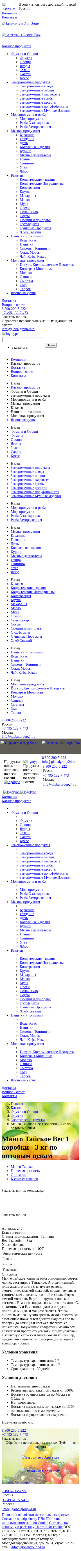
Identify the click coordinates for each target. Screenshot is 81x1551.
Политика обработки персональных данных (36, 1515)
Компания (9, 13)
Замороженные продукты (30, 82)
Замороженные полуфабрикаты (44, 106)
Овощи (25, 62)
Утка (23, 167)
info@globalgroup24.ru (28, 1547)
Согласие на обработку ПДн (23, 1519)
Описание (18, 1175)
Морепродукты (31, 119)
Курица (25, 151)
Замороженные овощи (37, 90)
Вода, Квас (28, 240)
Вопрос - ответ (13, 305)
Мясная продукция (25, 131)
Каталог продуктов (16, 46)
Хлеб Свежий (30, 232)
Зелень (25, 70)
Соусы (25, 216)
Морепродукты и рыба (28, 114)
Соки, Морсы (30, 252)
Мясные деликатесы (35, 155)
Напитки (27, 244)
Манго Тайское (22, 1167)
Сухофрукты (29, 224)
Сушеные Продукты (35, 228)
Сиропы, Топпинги (35, 248)
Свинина (27, 163)
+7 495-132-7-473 (15, 313)
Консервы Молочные (36, 269)
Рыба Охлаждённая (35, 123)
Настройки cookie (49, 1527)
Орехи (25, 208)
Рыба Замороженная (35, 127)
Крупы (25, 191)
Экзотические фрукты (28, 1120)
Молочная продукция (27, 260)
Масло (25, 200)
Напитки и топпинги (27, 236)
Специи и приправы (35, 220)
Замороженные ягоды (36, 86)
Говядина (27, 139)
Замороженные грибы (37, 98)
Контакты (9, 17)
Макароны (28, 196)
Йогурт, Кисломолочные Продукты (47, 264)
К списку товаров (24, 1179)
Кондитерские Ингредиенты (42, 183)
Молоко (26, 273)
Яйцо (24, 171)
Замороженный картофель (40, 94)
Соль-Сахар (29, 212)
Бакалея (17, 175)
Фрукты (26, 58)
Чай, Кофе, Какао (33, 256)
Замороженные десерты (38, 102)
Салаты (25, 74)
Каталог (17, 1108)
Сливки (26, 277)
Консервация (30, 187)
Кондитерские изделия (37, 179)
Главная (17, 1103)
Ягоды (25, 66)
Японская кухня (23, 293)
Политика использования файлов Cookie (31, 1521)
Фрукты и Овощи (24, 54)
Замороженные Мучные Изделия (45, 110)
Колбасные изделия (35, 147)
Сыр (23, 285)
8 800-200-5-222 (14, 309)
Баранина (27, 135)
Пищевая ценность (25, 1171)
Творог (25, 289)
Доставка (9, 300)
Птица (25, 159)
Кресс (24, 78)
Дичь (24, 143)
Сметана (26, 281)
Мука (24, 204)
